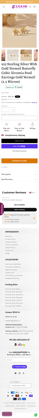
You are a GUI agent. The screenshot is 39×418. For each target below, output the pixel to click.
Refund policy (31, 406)
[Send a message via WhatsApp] (36, 415)
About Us (8, 236)
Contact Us (9, 250)
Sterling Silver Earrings (13, 292)
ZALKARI (10, 403)
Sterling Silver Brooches (14, 303)
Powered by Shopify (19, 403)
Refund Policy (10, 247)
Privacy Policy (10, 239)
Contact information (20, 408)
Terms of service (21, 406)
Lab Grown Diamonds (13, 264)
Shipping (3, 99)
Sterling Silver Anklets (13, 306)
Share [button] (5, 167)
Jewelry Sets (9, 272)
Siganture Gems (11, 270)
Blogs (7, 253)
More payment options (19, 150)
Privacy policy (31, 403)
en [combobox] (33, 192)
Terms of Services (11, 245)
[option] (19, 31)
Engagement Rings (12, 278)
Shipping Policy (11, 242)
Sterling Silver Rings (12, 289)
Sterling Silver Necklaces (14, 295)
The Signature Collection (14, 275)
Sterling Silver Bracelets (14, 297)
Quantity (4, 106)
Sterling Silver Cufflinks (13, 300)
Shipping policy (9, 406)
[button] (4, 7)
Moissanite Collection (13, 267)
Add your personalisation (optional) (12, 114)
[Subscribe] (31, 360)
